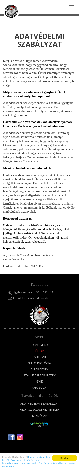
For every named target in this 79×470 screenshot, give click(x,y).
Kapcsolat (39, 387)
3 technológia (39, 363)
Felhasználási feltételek (39, 409)
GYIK (39, 381)
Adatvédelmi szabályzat (39, 403)
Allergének (39, 369)
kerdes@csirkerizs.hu (36, 298)
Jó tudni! (39, 357)
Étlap (39, 351)
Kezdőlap (39, 416)
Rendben (64, 457)
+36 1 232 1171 (44, 292)
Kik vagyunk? (39, 345)
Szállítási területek (39, 375)
